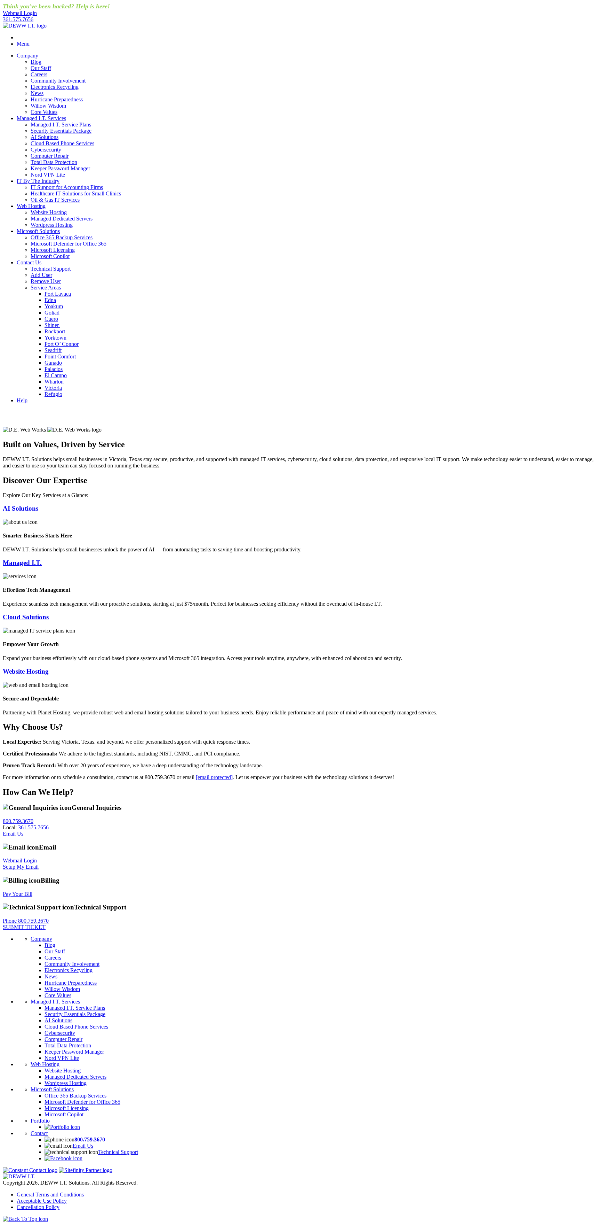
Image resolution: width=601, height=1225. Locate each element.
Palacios (54, 369)
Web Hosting (31, 206)
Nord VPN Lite (48, 175)
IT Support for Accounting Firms (67, 187)
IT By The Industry (38, 181)
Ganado (53, 363)
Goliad (53, 313)
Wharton (54, 382)
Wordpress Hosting (52, 225)
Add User (41, 275)
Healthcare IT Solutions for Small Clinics (76, 193)
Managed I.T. (22, 562)
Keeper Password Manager (60, 168)
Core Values (44, 112)
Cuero (51, 319)
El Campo (56, 375)
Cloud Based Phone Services (62, 143)
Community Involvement (58, 81)
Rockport (55, 331)
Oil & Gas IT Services (55, 200)
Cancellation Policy (38, 1207)
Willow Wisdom (48, 106)
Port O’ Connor (62, 344)
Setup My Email (21, 867)
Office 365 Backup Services (62, 237)
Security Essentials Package (61, 131)
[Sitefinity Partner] (85, 1170)
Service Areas (46, 287)
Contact (39, 1133)
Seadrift (53, 350)
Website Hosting (49, 212)
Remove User (46, 281)
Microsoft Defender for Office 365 (68, 244)
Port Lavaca (58, 294)
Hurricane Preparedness (57, 99)
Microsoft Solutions (38, 231)
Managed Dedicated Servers (62, 219)
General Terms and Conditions (50, 1194)
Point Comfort (60, 356)
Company (27, 56)
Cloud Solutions (26, 617)
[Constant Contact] (30, 1170)
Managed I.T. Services (41, 118)
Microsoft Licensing (53, 250)
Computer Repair (50, 156)
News (37, 93)
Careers (39, 74)
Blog (36, 62)
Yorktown (55, 338)
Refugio (53, 394)
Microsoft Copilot (50, 256)
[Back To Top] (25, 1219)
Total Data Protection (54, 162)
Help (22, 400)
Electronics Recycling (55, 87)
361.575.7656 (18, 19)
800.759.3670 (18, 821)
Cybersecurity (46, 150)
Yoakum (54, 306)
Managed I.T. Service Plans (61, 124)
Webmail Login (20, 860)
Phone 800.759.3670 (26, 921)
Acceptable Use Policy (42, 1201)
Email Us (13, 834)
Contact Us (29, 262)
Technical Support (51, 269)
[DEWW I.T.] (25, 26)
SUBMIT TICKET (24, 927)
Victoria (53, 388)
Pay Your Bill (17, 894)
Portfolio (40, 1121)
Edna (50, 300)
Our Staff (41, 68)
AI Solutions (44, 137)
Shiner (52, 325)
